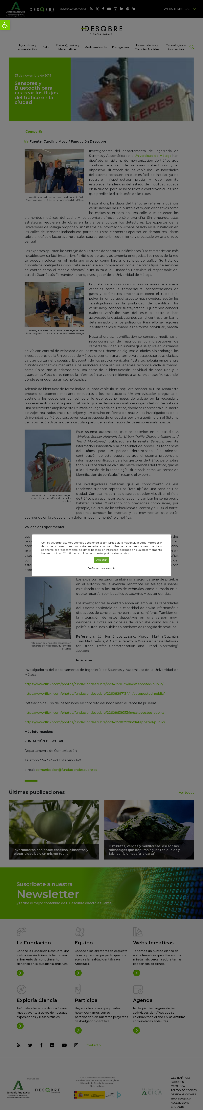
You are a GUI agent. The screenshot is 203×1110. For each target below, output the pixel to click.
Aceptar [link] (101, 559)
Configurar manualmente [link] (101, 568)
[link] (5, 25)
